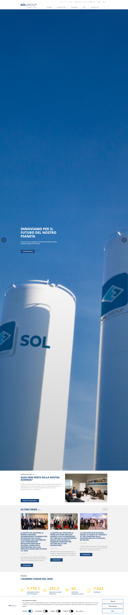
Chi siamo (49, 7)
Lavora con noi (95, 7)
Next (124, 240)
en (103, 2)
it (105, 2)
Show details (79, 611)
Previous (3, 240)
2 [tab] (64, 470)
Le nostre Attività (28, 251)
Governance (62, 2)
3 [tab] (66, 470)
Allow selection (113, 606)
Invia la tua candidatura (30, 500)
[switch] (45, 611)
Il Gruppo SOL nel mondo (82, 2)
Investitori (70, 2)
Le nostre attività (61, 7)
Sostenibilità (74, 7)
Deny (112, 611)
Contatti (93, 2)
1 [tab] (61, 470)
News (84, 7)
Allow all (112, 601)
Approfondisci (27, 565)
